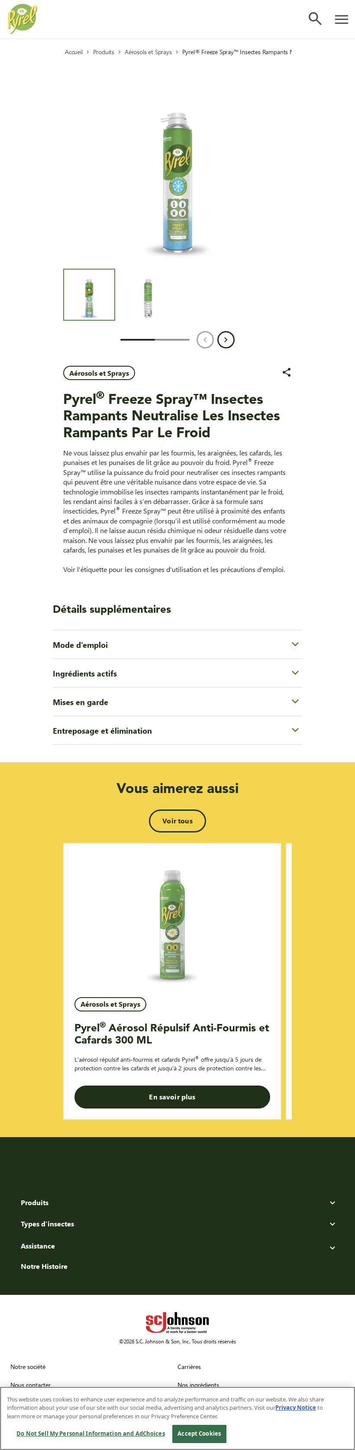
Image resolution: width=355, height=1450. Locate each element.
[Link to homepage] (22, 18)
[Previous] (205, 339)
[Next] (226, 339)
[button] (89, 295)
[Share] (286, 372)
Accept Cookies (199, 1433)
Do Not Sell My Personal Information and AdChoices (90, 1433)
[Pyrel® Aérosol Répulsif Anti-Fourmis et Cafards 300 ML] (172, 915)
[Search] (315, 18)
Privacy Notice (295, 1407)
